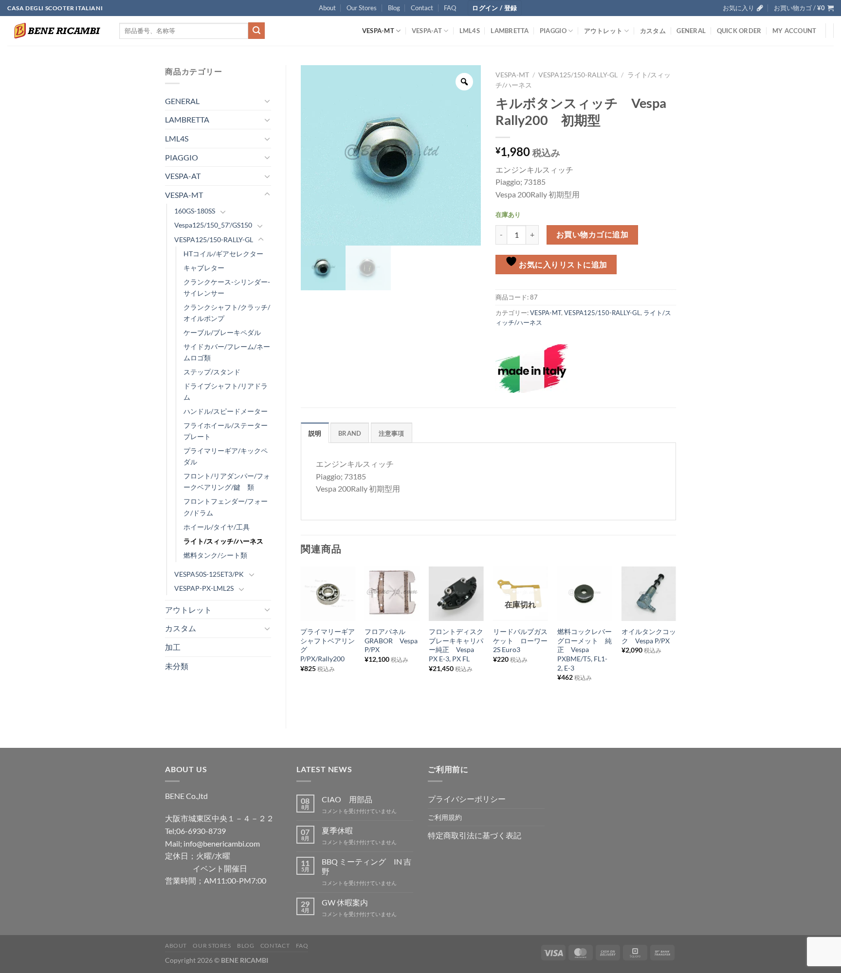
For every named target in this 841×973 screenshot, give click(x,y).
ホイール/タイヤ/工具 (216, 527)
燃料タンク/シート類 (215, 555)
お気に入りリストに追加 (562, 264)
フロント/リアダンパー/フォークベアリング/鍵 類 (226, 481)
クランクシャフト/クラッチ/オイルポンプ (226, 312)
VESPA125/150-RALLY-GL (213, 239)
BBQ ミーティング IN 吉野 (366, 866)
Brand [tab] (349, 433)
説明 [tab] (315, 433)
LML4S (469, 31)
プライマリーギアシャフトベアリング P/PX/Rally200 (327, 645)
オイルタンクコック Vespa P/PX (649, 636)
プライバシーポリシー (467, 798)
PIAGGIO (553, 31)
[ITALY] (531, 368)
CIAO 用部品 (347, 799)
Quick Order (739, 31)
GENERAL (691, 31)
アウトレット (603, 31)
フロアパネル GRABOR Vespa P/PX (391, 640)
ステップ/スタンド (211, 372)
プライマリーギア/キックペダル (225, 456)
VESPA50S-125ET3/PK (209, 574)
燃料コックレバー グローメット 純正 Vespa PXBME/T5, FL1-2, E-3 (584, 649)
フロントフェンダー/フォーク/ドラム (225, 506)
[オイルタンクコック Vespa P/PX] (649, 593)
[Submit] (256, 30)
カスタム (653, 31)
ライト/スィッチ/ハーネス (223, 541)
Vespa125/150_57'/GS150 (213, 225)
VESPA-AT (427, 31)
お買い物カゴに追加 (592, 234)
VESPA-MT (378, 31)
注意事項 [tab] (391, 433)
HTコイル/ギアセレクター (223, 253)
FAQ (450, 8)
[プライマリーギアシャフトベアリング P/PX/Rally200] (327, 593)
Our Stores (362, 8)
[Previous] (301, 639)
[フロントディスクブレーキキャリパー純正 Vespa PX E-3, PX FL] (456, 593)
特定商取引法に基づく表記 (474, 835)
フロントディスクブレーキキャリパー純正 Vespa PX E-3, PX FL (456, 645)
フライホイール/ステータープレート (225, 431)
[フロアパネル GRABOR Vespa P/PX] (392, 593)
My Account (794, 31)
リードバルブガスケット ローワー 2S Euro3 (520, 640)
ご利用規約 (445, 817)
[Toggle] (267, 100)
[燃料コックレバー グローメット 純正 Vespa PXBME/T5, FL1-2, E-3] (584, 593)
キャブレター (203, 268)
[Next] (675, 639)
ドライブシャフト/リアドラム (225, 391)
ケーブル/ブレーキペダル (222, 332)
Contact (422, 8)
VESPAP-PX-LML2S (204, 588)
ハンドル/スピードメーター (225, 411)
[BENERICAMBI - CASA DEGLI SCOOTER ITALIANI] (56, 30)
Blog (394, 8)
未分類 (176, 666)
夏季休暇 (337, 830)
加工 (173, 647)
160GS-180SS (194, 211)
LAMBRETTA (510, 31)
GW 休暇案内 (345, 902)
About (327, 8)
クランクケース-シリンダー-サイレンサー (226, 287)
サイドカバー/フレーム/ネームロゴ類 (226, 352)
